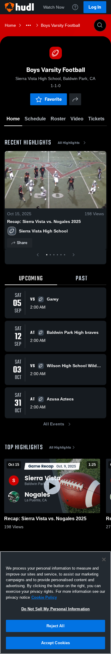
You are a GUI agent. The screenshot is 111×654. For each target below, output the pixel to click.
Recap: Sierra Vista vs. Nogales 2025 (44, 221)
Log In (95, 7)
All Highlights (69, 143)
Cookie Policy (44, 597)
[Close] (103, 559)
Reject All (55, 626)
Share (22, 242)
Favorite (53, 99)
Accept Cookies (55, 643)
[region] (55, 602)
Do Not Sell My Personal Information (55, 609)
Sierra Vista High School (43, 231)
